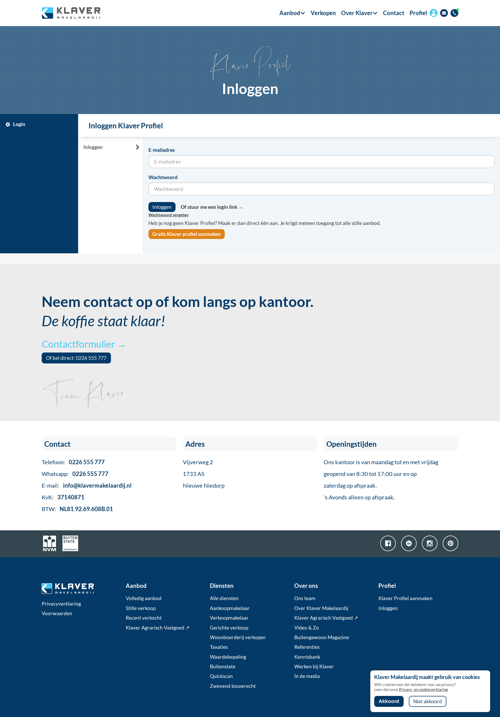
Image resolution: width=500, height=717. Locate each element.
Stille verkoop (141, 608)
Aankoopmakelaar (230, 608)
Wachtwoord (163, 177)
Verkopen (323, 13)
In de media (307, 676)
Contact (393, 13)
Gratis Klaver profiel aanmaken (186, 234)
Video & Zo (306, 628)
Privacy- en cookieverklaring (423, 689)
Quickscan (221, 676)
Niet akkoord (427, 701)
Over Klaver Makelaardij (321, 608)
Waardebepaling (228, 657)
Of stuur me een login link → (212, 207)
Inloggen (388, 608)
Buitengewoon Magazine (321, 637)
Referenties (307, 647)
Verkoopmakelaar (229, 618)
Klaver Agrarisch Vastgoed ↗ (158, 628)
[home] (71, 13)
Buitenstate (222, 666)
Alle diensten (224, 598)
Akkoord (389, 701)
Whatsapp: (75, 473)
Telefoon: (73, 462)
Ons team (304, 598)
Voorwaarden (57, 613)
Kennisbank (307, 657)
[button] (289, 13)
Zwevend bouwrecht (233, 686)
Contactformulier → (84, 344)
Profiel (418, 12)
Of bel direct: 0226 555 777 (76, 358)
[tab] (40, 124)
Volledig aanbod (143, 598)
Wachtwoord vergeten (168, 214)
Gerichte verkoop (229, 628)
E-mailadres (161, 150)
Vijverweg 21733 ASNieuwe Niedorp (203, 473)
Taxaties (219, 647)
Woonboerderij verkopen (238, 637)
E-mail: (87, 485)
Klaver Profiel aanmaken (405, 598)
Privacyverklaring (61, 604)
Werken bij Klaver (314, 666)
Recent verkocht (144, 618)
